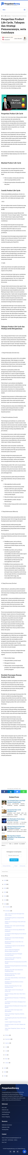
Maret (6, 1058)
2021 (5, 900)
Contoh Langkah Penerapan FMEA (13, 1021)
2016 (5, 1075)
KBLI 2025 (4, 1107)
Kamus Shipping (6, 1116)
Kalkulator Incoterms (7, 1125)
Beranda (15, 866)
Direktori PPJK (5, 1114)
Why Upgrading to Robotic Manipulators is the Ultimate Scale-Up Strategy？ (16, 837)
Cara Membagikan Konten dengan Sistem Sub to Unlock (16, 819)
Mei (6, 1054)
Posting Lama (22, 865)
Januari (7, 1062)
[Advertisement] (14, 58)
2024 (5, 888)
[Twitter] (17, 791)
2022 (5, 896)
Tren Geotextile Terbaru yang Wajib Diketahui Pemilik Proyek (16, 801)
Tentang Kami (5, 1129)
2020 (5, 904)
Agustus (7, 1043)
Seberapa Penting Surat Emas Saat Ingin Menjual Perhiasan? (16, 827)
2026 (5, 880)
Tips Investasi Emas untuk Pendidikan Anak (14, 810)
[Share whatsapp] (23, 791)
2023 (5, 892)
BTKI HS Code (5, 1110)
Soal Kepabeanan (6, 1112)
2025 (5, 884)
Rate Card (4, 1142)
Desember (7, 906)
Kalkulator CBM (5, 1127)
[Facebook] (4, 791)
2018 (5, 1072)
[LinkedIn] (11, 791)
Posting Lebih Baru (7, 865)
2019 (5, 1068)
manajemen (7, 39)
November (7, 910)
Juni (6, 1050)
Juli (6, 1047)
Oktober (7, 1035)
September (8, 1039)
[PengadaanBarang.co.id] (10, 4)
